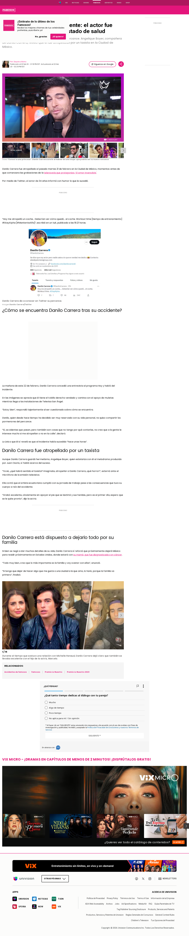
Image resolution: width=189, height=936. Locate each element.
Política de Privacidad (96, 898)
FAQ (150, 904)
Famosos (96, 2)
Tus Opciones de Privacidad (162, 920)
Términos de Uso (127, 898)
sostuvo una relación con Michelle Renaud (51, 655)
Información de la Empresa (162, 898)
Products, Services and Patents (161, 909)
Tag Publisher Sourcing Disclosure (131, 909)
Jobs (117, 904)
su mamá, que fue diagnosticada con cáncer (97, 554)
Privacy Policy (112, 898)
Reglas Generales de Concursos (139, 915)
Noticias (75, 2)
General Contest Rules (164, 915)
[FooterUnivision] (24, 878)
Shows (86, 2)
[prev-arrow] (2, 615)
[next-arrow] (123, 150)
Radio (119, 2)
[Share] (121, 64)
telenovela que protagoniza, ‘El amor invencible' (70, 172)
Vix (66, 2)
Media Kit (143, 904)
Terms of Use (143, 898)
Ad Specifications (128, 904)
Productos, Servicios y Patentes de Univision (105, 915)
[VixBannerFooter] (94, 866)
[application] (63, 107)
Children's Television (140, 920)
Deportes (108, 2)
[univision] (8, 10)
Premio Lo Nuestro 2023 (78, 672)
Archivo (109, 904)
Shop (128, 2)
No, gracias (41, 36)
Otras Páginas (52, 878)
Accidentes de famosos (15, 672)
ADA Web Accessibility (94, 904)
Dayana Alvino (20, 61)
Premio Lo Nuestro (53, 672)
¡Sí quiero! (58, 36)
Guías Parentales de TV (164, 904)
